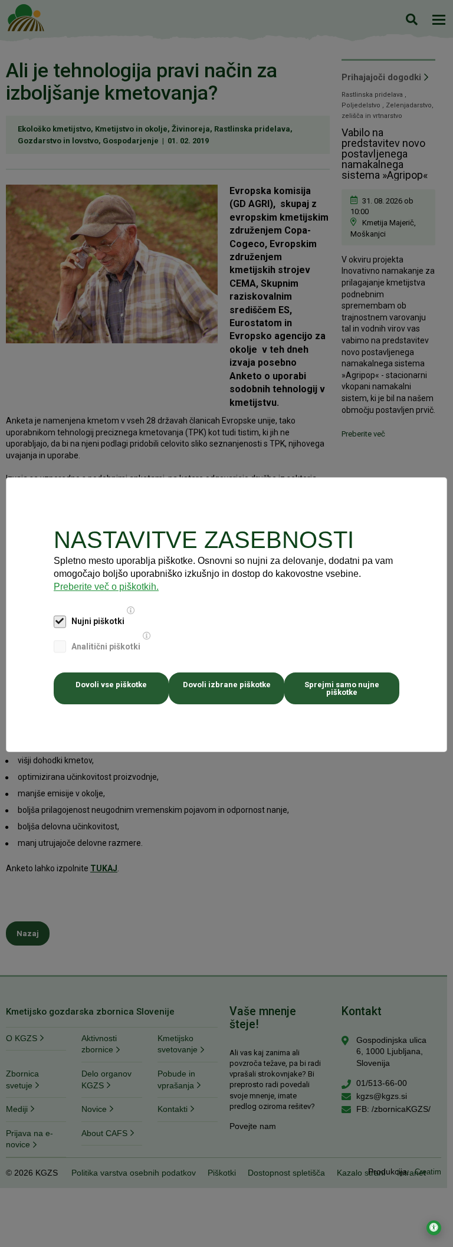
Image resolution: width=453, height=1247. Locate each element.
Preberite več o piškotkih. (106, 587)
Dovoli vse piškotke (111, 684)
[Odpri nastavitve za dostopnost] (433, 1227)
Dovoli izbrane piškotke (227, 684)
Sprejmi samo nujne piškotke (341, 688)
